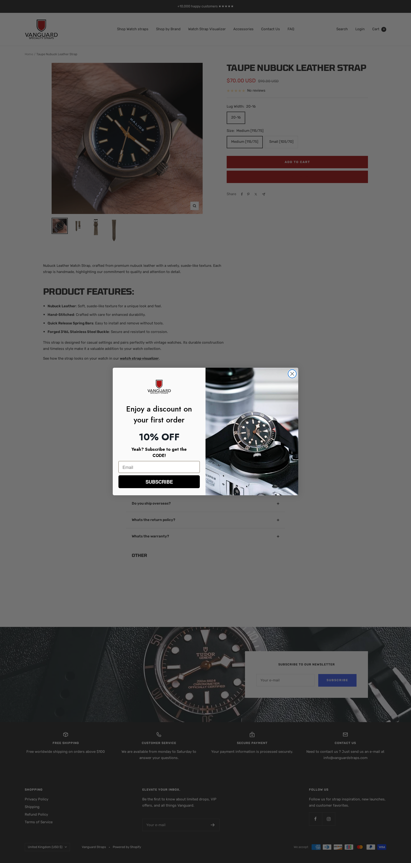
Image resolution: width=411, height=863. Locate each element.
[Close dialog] (292, 374)
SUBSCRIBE (159, 481)
